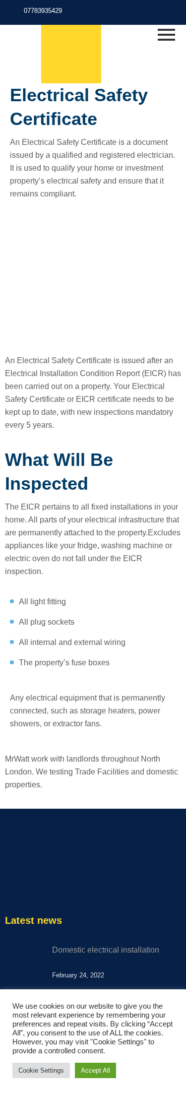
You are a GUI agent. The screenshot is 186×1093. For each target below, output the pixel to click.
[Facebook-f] (152, 13)
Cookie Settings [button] (41, 1070)
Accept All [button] (95, 1070)
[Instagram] (166, 13)
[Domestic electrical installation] (25, 963)
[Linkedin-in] (180, 13)
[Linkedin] (51, 885)
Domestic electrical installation (105, 950)
